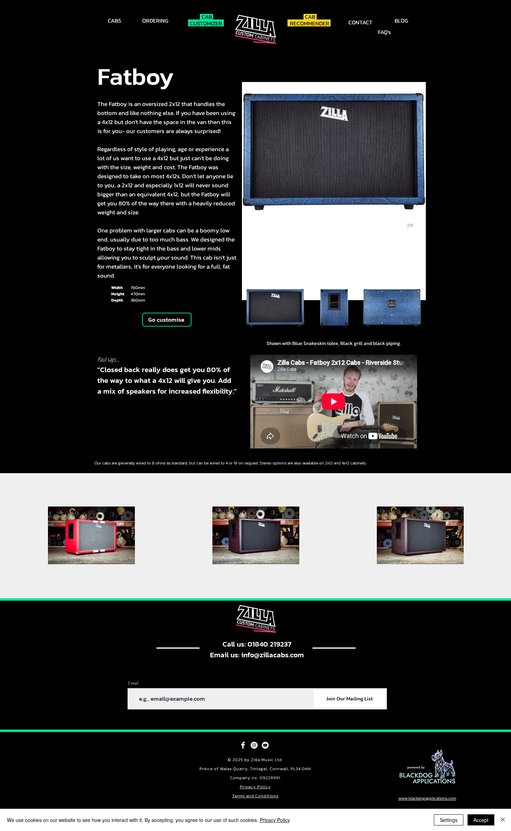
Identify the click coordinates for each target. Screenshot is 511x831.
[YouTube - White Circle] (265, 745)
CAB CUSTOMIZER (207, 20)
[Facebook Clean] (243, 745)
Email (133, 683)
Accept (480, 819)
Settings (448, 819)
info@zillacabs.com (272, 654)
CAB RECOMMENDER (310, 20)
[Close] (502, 819)
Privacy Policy (255, 787)
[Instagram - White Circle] (254, 745)
